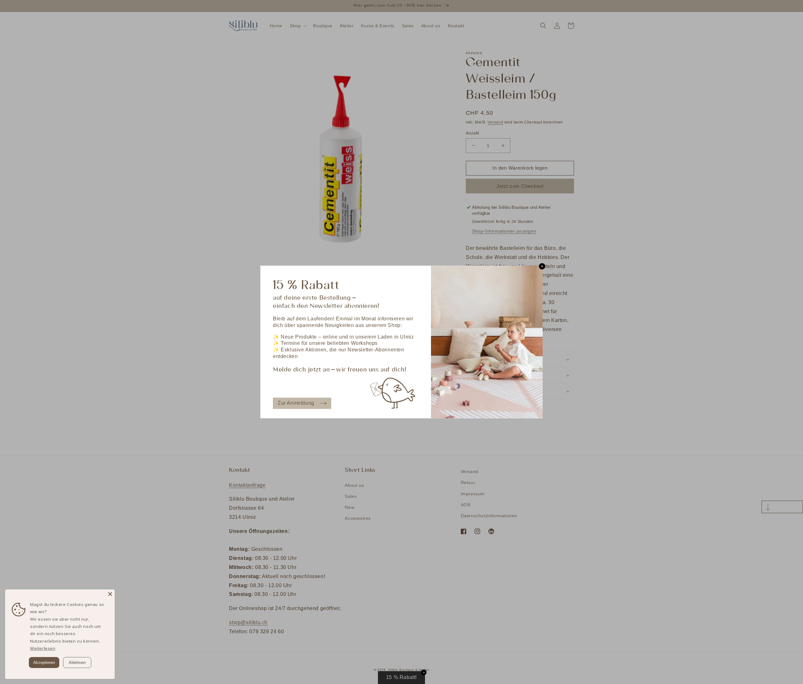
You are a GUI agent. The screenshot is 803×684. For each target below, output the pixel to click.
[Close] (110, 594)
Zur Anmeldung (296, 403)
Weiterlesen (43, 648)
